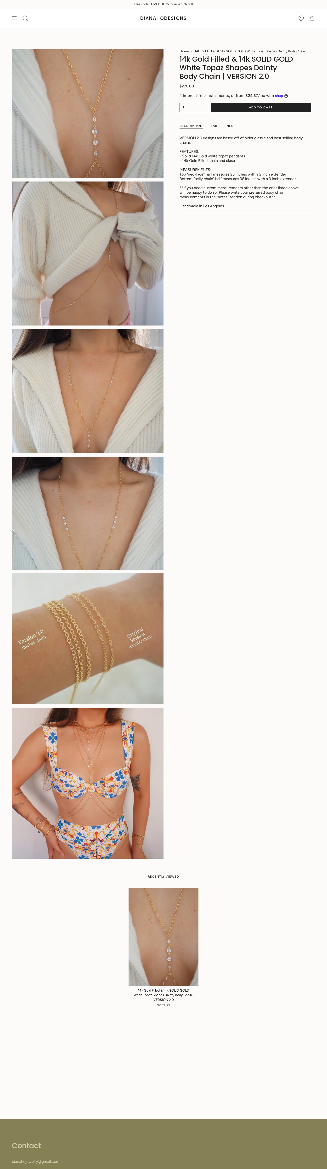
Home (184, 51)
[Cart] (312, 18)
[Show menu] (14, 18)
